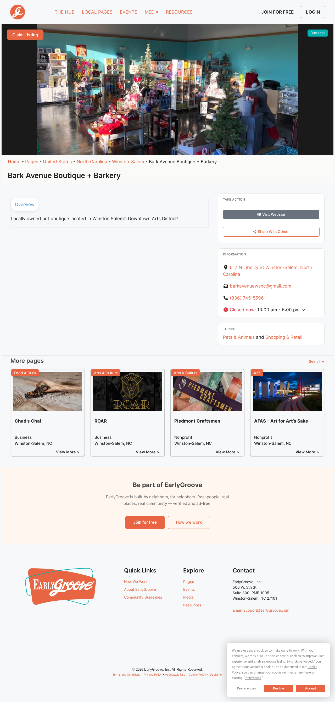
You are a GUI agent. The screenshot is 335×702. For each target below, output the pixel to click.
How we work (189, 522)
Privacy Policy (153, 674)
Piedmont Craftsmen (197, 421)
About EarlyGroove (140, 589)
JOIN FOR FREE (277, 12)
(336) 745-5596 (247, 298)
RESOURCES (179, 12)
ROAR (100, 421)
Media (188, 597)
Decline (278, 688)
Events (189, 589)
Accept (310, 688)
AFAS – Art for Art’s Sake (281, 421)
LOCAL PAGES (97, 12)
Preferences (246, 688)
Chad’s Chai (28, 421)
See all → (317, 361)
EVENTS (128, 12)
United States (57, 161)
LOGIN (313, 12)
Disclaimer (216, 674)
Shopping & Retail (283, 337)
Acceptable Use (175, 674)
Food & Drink (25, 373)
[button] (271, 310)
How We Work (136, 581)
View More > (68, 452)
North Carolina (92, 161)
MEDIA (152, 12)
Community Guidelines (143, 597)
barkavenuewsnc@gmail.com (260, 286)
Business (317, 33)
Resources (192, 605)
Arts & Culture (106, 373)
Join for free (145, 522)
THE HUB (65, 12)
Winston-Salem (128, 161)
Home (14, 161)
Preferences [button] (253, 678)
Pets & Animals (239, 337)
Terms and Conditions (126, 674)
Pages (31, 161)
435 (257, 373)
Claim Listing (25, 34)
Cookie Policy (197, 674)
